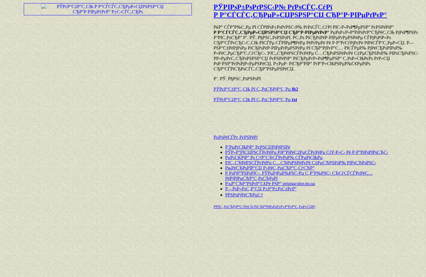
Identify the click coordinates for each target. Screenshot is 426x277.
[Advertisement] (281, 115)
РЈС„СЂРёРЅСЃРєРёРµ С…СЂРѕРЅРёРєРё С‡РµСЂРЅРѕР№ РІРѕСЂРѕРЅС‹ (300, 162)
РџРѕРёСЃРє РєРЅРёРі (236, 137)
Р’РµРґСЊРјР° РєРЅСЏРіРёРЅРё (257, 147)
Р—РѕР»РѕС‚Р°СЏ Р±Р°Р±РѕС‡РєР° (260, 188)
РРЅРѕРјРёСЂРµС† (244, 194)
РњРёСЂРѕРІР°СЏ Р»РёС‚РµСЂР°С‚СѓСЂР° (269, 167)
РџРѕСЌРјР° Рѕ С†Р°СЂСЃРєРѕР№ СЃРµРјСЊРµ (274, 157)
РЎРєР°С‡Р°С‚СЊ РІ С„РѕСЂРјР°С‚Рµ (256, 89)
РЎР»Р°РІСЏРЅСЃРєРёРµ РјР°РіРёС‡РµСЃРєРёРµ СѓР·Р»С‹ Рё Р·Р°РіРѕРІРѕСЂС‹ (306, 152)
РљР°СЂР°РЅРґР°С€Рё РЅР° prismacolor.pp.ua (270, 183)
